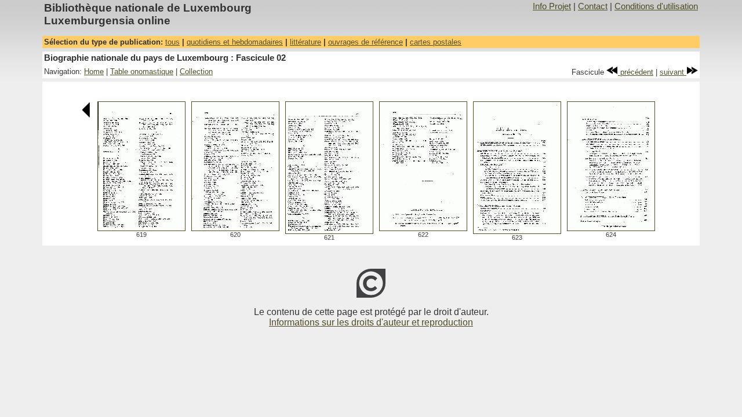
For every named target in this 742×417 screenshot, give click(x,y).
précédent (635, 72)
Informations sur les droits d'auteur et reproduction (371, 322)
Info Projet (552, 6)
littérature (305, 42)
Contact (593, 6)
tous (172, 42)
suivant (673, 72)
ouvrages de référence (365, 42)
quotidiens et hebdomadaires (235, 42)
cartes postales (435, 42)
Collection (196, 71)
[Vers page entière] (141, 228)
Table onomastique (141, 71)
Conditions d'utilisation (656, 6)
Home (94, 71)
